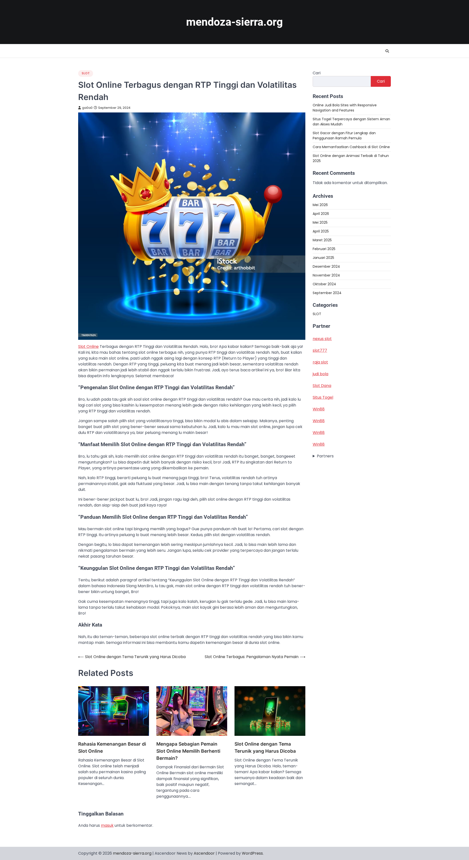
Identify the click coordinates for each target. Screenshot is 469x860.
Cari (316, 73)
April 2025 (321, 231)
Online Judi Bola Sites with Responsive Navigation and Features (345, 108)
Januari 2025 (323, 257)
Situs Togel (323, 397)
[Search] (387, 51)
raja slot (320, 362)
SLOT (86, 73)
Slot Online (88, 346)
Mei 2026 (320, 204)
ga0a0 (87, 108)
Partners (325, 456)
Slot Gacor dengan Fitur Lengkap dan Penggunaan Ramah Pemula (344, 136)
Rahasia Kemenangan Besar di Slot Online (112, 747)
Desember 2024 (326, 266)
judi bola (320, 374)
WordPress (252, 853)
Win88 (319, 409)
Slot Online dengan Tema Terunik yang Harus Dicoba (265, 747)
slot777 (320, 350)
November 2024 (326, 275)
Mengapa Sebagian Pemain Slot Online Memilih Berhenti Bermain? (188, 751)
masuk (107, 825)
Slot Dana (322, 386)
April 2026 (321, 213)
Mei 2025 (320, 222)
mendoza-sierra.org (234, 21)
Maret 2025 (322, 240)
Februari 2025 (324, 248)
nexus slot (322, 339)
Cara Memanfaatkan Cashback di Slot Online (351, 146)
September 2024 (327, 292)
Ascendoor (204, 853)
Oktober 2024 (324, 284)
